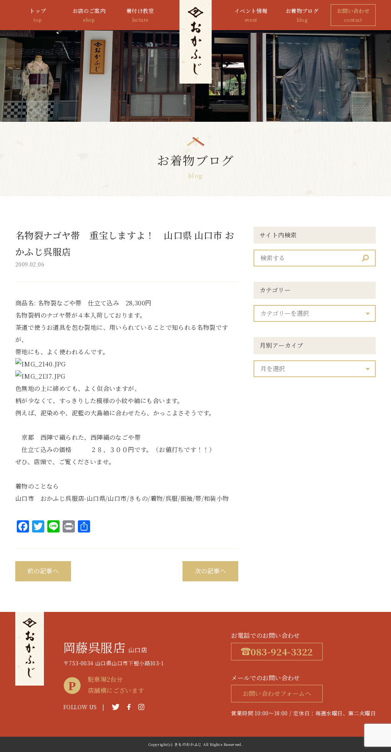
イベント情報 (250, 15)
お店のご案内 (89, 15)
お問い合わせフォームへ (277, 693)
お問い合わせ (353, 15)
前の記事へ (43, 570)
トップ (37, 15)
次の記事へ (210, 570)
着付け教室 (140, 15)
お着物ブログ (302, 15)
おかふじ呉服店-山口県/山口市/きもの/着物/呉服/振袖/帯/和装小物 (134, 498)
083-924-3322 (281, 651)
